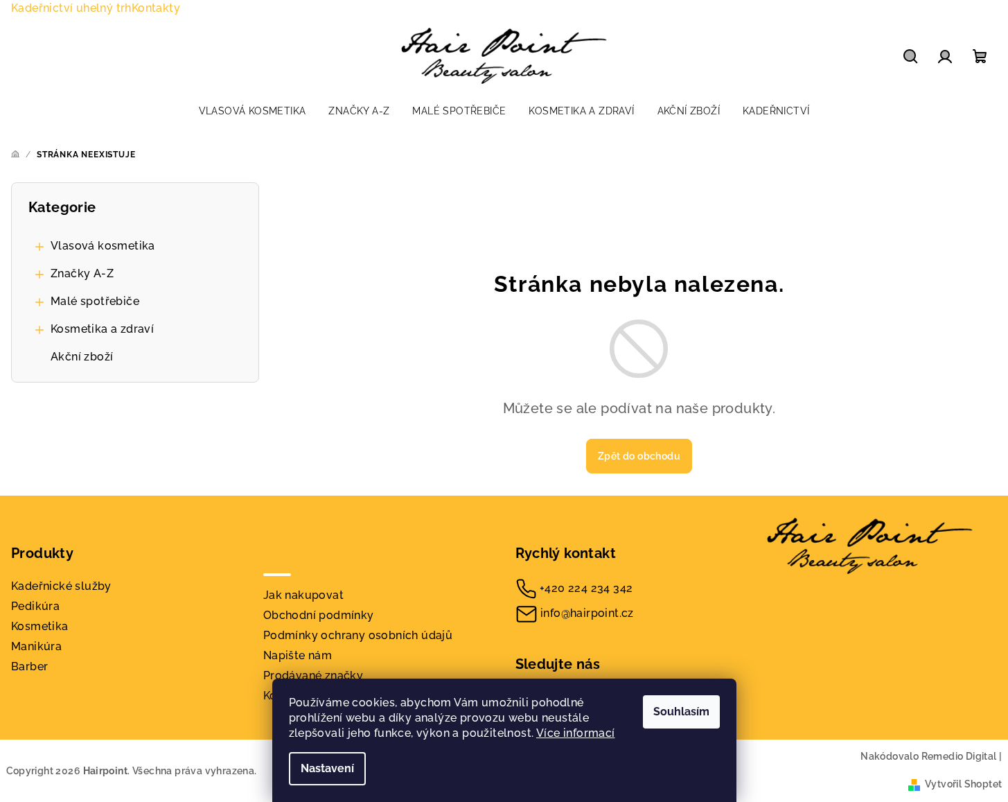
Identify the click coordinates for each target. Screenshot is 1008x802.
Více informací (575, 733)
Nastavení (327, 768)
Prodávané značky (313, 675)
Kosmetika (40, 626)
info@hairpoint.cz (587, 613)
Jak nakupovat (303, 595)
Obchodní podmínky (318, 615)
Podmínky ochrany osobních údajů (357, 635)
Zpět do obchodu (639, 456)
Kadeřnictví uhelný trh (71, 8)
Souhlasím (681, 711)
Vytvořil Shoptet (963, 784)
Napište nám (297, 655)
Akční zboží (82, 356)
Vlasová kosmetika (103, 245)
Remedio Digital (959, 756)
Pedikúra (35, 606)
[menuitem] (252, 111)
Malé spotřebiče (95, 301)
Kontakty (156, 8)
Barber (29, 666)
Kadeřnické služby (61, 586)
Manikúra (36, 646)
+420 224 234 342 (586, 588)
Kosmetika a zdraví (102, 328)
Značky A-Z (82, 273)
